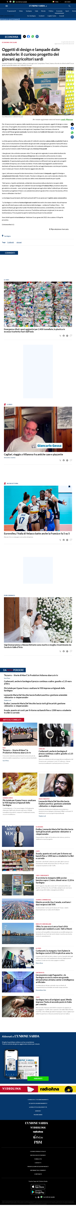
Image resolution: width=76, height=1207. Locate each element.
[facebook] (10, 2)
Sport (67, 11)
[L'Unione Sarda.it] (38, 6)
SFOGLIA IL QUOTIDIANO (9, 19)
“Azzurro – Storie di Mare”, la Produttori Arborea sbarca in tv (31, 675)
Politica (51, 11)
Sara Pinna (7, 678)
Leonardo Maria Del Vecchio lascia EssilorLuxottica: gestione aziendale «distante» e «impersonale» (55, 803)
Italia (36, 11)
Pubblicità (38, 1159)
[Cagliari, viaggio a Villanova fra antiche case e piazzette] (38, 429)
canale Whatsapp (67, 119)
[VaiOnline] (38, 1138)
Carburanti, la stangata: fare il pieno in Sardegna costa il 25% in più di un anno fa (54, 951)
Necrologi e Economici (38, 1155)
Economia (59, 11)
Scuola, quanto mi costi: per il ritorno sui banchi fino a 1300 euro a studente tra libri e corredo (55, 855)
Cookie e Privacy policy (38, 1151)
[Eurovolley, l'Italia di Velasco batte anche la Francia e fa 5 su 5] (38, 508)
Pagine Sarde (38, 1114)
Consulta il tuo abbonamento (38, 1099)
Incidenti (41, 16)
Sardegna (29, 11)
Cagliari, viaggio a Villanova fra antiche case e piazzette (33, 454)
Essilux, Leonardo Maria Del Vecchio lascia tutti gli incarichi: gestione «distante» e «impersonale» (54, 831)
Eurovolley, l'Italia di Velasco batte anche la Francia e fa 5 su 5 (37, 533)
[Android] (38, 1192)
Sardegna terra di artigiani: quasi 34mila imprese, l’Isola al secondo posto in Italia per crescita (54, 1002)
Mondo (43, 11)
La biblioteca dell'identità (38, 1107)
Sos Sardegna (31, 16)
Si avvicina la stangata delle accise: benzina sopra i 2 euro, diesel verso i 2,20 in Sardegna (55, 880)
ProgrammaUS (11, 11)
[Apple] (38, 1186)
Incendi (61, 16)
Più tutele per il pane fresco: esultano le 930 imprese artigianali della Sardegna (19, 802)
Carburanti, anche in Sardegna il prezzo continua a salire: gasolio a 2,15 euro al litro (56, 753)
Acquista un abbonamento (38, 1103)
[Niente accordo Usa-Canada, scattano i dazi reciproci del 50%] (18, 909)
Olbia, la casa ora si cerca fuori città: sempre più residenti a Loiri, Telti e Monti (54, 927)
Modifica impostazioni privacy (38, 1166)
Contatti (38, 1162)
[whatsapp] (13, 2)
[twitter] (7, 2)
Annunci (38, 1111)
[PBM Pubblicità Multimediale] (38, 1142)
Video (21, 11)
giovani (19, 242)
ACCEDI (67, 2)
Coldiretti (10, 242)
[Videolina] (19, 1089)
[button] (24, 36)
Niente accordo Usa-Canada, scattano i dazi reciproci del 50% (53, 903)
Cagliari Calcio (52, 16)
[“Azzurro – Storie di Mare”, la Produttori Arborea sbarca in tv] (20, 734)
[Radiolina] (57, 1089)
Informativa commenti (38, 1170)
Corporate (38, 1174)
